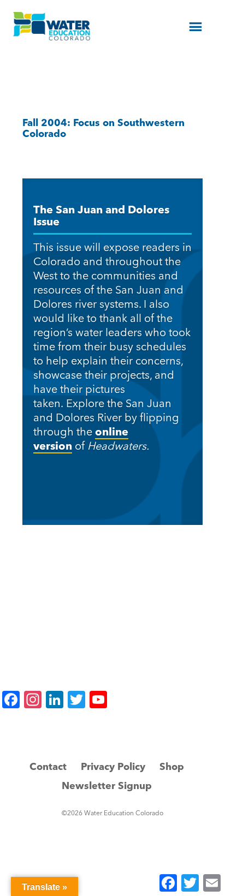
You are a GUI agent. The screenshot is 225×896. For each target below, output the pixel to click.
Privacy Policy (113, 766)
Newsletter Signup (107, 785)
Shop (171, 766)
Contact (48, 766)
